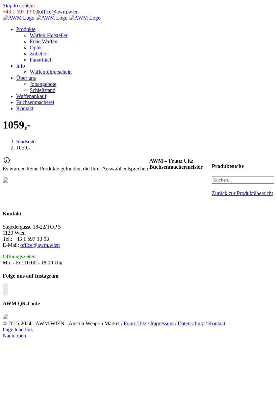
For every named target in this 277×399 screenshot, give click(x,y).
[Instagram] (5, 289)
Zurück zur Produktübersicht (242, 193)
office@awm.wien (59, 12)
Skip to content (19, 5)
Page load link (18, 329)
